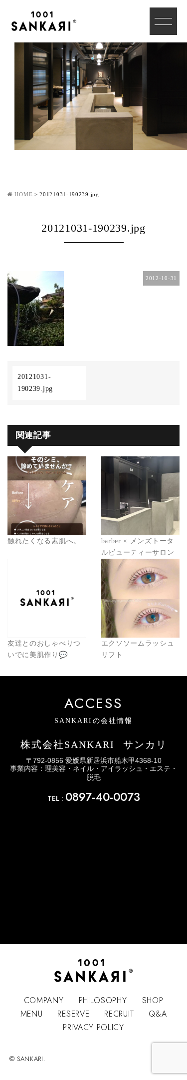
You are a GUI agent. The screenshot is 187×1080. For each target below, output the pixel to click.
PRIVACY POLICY (93, 1027)
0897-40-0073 (102, 796)
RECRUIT (119, 1014)
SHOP (153, 1000)
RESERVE (73, 1014)
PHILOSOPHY (103, 1000)
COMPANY (44, 1000)
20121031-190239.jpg (35, 382)
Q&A (158, 1014)
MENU (31, 1014)
